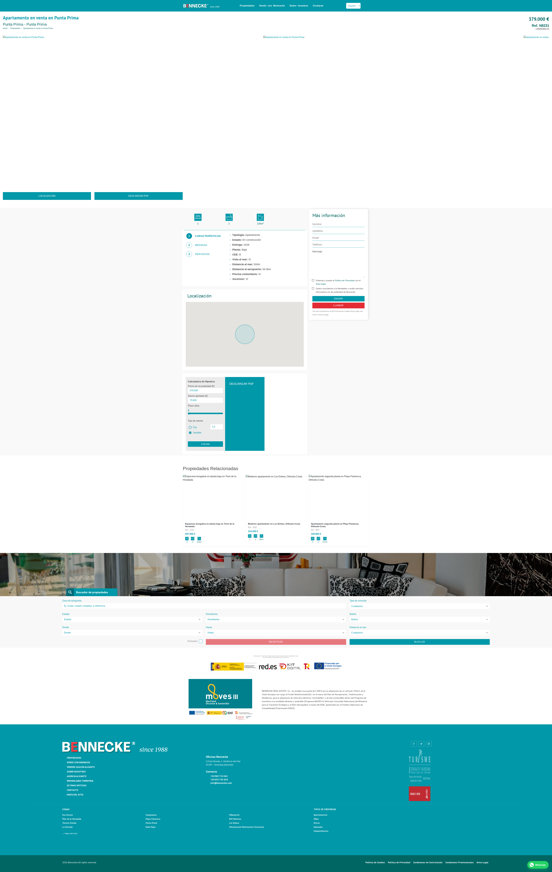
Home (5, 28)
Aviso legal (321, 284)
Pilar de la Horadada (71, 819)
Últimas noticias (76, 785)
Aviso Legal (482, 862)
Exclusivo (193, 641)
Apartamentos (320, 815)
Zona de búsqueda (72, 600)
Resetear (276, 642)
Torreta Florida (69, 823)
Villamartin (234, 815)
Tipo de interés (195, 421)
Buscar (419, 642)
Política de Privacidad (344, 280)
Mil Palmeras (235, 819)
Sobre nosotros (299, 5)
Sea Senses (67, 815)
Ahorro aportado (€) (198, 396)
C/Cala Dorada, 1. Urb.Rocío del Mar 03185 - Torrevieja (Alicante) (223, 763)
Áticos (317, 823)
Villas (316, 819)
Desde (65, 627)
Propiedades (247, 5)
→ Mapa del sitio (69, 833)
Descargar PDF (138, 196)
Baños (353, 614)
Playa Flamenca (153, 819)
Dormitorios (212, 614)
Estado (65, 614)
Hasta (209, 627)
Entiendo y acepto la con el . (338, 282)
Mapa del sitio (75, 794)
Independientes (321, 831)
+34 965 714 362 (219, 776)
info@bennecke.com (221, 782)
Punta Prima (151, 823)
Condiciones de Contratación (427, 862)
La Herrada (67, 827)
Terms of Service (318, 315)
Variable (196, 432)
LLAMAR (338, 305)
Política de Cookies (375, 862)
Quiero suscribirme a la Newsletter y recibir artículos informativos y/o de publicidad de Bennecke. (339, 290)
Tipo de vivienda (358, 600)
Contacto (318, 5)
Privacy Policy (355, 311)
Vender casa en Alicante (81, 767)
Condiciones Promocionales (459, 862)
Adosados (318, 827)
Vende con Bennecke (272, 5)
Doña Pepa (150, 827)
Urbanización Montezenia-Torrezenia (246, 827)
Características (208, 236)
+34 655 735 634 (219, 779)
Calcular (205, 444)
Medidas (201, 245)
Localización (47, 196)
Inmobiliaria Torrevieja (80, 780)
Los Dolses (234, 823)
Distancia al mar (358, 627)
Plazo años (193, 405)
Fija (194, 427)
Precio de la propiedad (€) (201, 386)
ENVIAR (338, 298)
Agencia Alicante (76, 776)
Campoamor (151, 815)
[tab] (203, 236)
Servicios (202, 254)
